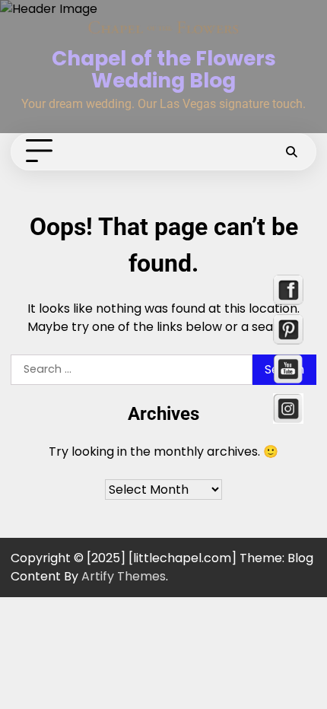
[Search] (291, 151)
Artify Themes (123, 576)
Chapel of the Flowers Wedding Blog (164, 69)
